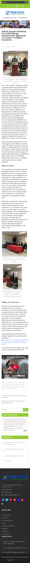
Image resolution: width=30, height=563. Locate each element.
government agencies (20, 386)
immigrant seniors (6, 384)
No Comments (14, 46)
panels (3, 388)
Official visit (18, 384)
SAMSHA (7, 388)
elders (13, 386)
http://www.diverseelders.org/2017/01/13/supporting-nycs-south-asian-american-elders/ (15, 342)
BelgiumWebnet (18, 560)
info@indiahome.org (10, 17)
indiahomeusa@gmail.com (11, 495)
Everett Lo (19, 93)
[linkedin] (19, 6)
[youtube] (22, 6)
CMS (10, 386)
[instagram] (13, 6)
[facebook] (7, 6)
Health (23, 382)
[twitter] (10, 6)
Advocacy (9, 382)
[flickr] (16, 6)
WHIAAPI (16, 388)
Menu (5, 2)
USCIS (11, 388)
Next (26, 432)
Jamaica (13, 384)
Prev (25, 432)
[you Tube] (22, 499)
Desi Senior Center (16, 382)
